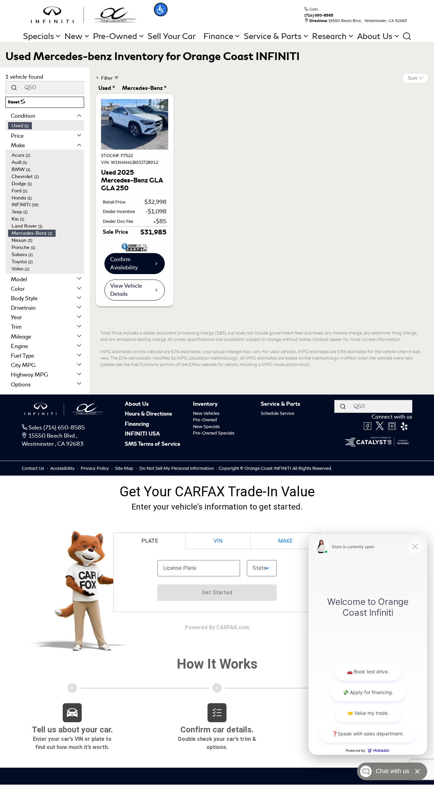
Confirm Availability (124, 263)
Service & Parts (280, 404)
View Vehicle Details (126, 290)
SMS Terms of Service (152, 444)
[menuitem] (46, 125)
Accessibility (63, 468)
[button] (160, 9)
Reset (14, 102)
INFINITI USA (142, 434)
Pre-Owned (205, 419)
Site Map (124, 468)
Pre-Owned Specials (213, 433)
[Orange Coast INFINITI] (83, 14)
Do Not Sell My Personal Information (177, 468)
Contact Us (33, 468)
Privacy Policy (95, 468)
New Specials (206, 426)
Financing (137, 424)
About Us (137, 404)
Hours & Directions (148, 414)
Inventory (205, 404)
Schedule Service (277, 413)
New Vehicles (206, 413)
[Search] (13, 87)
